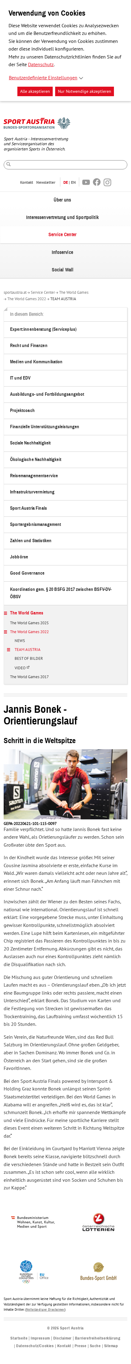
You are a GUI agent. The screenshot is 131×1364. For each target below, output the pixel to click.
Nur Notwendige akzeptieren (84, 91)
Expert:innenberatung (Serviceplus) (43, 329)
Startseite (18, 1338)
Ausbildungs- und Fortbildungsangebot (47, 394)
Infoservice (62, 252)
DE (65, 182)
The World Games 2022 (26, 299)
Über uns (62, 200)
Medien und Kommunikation (36, 362)
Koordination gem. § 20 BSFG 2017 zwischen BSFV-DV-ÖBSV (61, 593)
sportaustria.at (15, 292)
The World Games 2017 (29, 677)
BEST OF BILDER (29, 659)
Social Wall (63, 269)
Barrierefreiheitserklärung (98, 1338)
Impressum (40, 1338)
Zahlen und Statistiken (30, 540)
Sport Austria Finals (28, 508)
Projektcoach (22, 410)
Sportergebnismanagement (35, 524)
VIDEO (24, 670)
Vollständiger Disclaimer (45, 1309)
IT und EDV (20, 378)
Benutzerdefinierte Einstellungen (43, 78)
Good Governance (27, 573)
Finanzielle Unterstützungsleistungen (44, 427)
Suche (95, 1346)
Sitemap (111, 1346)
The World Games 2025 (29, 623)
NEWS (20, 641)
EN (73, 182)
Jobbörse (19, 557)
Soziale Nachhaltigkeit (30, 443)
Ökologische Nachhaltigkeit (35, 459)
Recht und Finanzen (29, 345)
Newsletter (45, 182)
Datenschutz (41, 64)
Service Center (62, 234)
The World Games (73, 292)
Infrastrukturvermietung (32, 492)
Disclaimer (62, 1338)
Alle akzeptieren (35, 91)
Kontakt (26, 182)
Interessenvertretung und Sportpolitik (62, 217)
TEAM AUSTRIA (63, 299)
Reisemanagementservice (34, 476)
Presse (81, 1346)
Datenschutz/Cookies (35, 1346)
